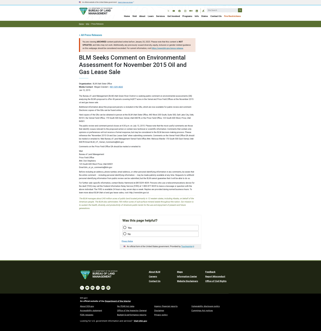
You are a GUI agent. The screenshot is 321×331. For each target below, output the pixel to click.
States (204, 16)
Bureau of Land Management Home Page (98, 11)
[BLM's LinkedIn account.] (197, 11)
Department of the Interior (118, 301)
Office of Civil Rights (215, 281)
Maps (180, 272)
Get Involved (173, 16)
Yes (130, 227)
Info (197, 16)
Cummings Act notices (202, 310)
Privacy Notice (127, 241)
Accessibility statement (91, 310)
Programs (187, 16)
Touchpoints (186, 246)
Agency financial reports (166, 306)
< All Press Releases (90, 35)
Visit (134, 16)
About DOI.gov (87, 306)
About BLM (154, 272)
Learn (151, 16)
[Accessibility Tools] (203, 10)
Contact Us (216, 16)
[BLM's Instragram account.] (185, 11)
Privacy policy (161, 314)
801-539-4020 (116, 87)
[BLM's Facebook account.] (179, 11)
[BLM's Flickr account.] (191, 9)
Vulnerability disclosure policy (205, 306)
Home (127, 16)
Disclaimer (159, 310)
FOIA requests (86, 314)
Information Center (187, 276)
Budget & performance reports (131, 314)
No (129, 234)
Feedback (210, 272)
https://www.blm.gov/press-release (167, 48)
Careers (153, 276)
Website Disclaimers (187, 281)
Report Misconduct (215, 276)
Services (160, 16)
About (142, 16)
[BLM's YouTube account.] (174, 11)
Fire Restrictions (232, 16)
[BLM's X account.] (168, 9)
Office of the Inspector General (132, 310)
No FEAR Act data (125, 306)
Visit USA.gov (140, 321)
